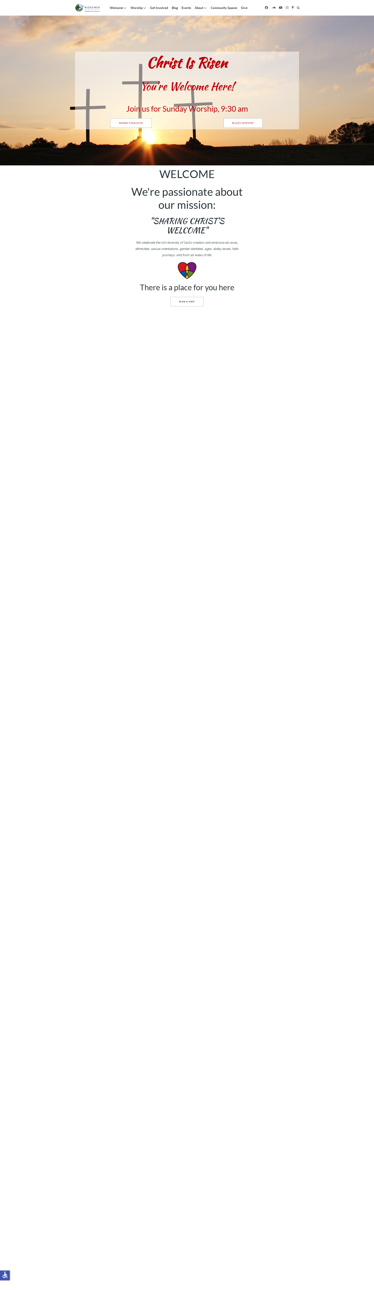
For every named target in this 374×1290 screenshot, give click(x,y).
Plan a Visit (187, 302)
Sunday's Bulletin (131, 123)
